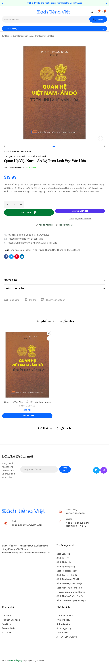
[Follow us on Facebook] (96, 470)
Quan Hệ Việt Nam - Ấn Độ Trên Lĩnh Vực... (27, 401)
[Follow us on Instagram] (103, 470)
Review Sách (8, 628)
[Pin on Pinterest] (16, 256)
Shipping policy (63, 628)
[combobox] (45, 19)
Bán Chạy (6, 624)
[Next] (104, 146)
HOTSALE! (7, 632)
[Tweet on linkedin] (22, 256)
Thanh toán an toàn (55, 299)
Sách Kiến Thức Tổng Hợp (69, 587)
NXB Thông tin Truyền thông (66, 249)
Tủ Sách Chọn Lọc (11, 619)
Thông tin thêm (14, 288)
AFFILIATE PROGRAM (66, 636)
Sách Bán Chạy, (24, 156)
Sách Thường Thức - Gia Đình (70, 596)
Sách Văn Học (63, 553)
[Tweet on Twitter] (11, 256)
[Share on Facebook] (6, 256)
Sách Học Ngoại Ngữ (66, 570)
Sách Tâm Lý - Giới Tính (67, 575)
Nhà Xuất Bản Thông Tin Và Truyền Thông (31, 249)
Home (8, 36)
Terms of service (64, 615)
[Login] (91, 12)
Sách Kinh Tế (62, 558)
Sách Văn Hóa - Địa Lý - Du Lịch (71, 600)
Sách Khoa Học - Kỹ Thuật (69, 583)
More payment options (80, 218)
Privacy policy (63, 619)
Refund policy (63, 624)
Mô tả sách (11, 280)
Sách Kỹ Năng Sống (66, 566)
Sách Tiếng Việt (16, 660)
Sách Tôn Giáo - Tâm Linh (68, 579)
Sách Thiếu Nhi (63, 562)
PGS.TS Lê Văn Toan (21, 151)
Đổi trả (32, 299)
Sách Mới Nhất (39, 156)
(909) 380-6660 (75, 513)
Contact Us (62, 632)
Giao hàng (14, 299)
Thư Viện (6, 615)
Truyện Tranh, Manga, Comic (70, 592)
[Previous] (5, 146)
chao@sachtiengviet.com (27, 524)
